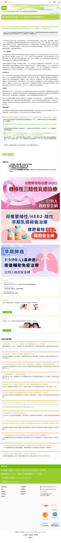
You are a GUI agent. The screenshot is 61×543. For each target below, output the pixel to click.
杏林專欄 (3, 494)
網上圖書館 (23, 486)
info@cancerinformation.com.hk (49, 486)
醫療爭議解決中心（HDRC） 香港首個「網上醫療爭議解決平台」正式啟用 (23, 344)
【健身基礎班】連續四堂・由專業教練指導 (13, 288)
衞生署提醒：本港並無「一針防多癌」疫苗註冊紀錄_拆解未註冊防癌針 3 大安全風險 (23, 470)
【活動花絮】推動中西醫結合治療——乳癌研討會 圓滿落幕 (19, 453)
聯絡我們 (23, 494)
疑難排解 (3, 491)
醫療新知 (4, 11)
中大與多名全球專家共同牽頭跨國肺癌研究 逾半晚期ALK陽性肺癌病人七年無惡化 (25, 392)
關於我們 (23, 491)
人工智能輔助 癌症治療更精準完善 (18, 168)
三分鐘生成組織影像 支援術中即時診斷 (13, 374)
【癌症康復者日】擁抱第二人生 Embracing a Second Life (16, 478)
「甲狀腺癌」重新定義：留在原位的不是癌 (20, 164)
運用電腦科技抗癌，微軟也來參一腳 (18, 166)
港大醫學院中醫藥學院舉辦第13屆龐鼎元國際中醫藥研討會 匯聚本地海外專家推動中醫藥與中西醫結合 (30, 424)
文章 (2, 489)
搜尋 (58, 7)
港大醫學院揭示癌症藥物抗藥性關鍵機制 (13, 413)
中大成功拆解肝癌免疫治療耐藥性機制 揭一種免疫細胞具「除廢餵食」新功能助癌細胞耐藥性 (28, 364)
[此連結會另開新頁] (30, 27)
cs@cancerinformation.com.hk (49, 489)
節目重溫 (23, 489)
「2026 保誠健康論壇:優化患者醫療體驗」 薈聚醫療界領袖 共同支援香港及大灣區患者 (26, 445)
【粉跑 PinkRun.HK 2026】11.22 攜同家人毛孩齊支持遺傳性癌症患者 (20, 284)
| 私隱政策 (25, 534)
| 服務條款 (30, 534)
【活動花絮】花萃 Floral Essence (10, 481)
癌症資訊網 (3, 486)
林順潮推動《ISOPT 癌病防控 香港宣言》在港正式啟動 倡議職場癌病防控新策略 (25, 384)
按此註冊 (8, 330)
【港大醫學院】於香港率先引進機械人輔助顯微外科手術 (18, 354)
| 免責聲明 (35, 534)
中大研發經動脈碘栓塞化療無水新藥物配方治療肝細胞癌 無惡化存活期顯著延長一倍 (26, 435)
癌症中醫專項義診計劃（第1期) (11, 293)
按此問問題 (8, 312)
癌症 (13, 48)
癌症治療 (40, 63)
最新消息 (3, 496)
